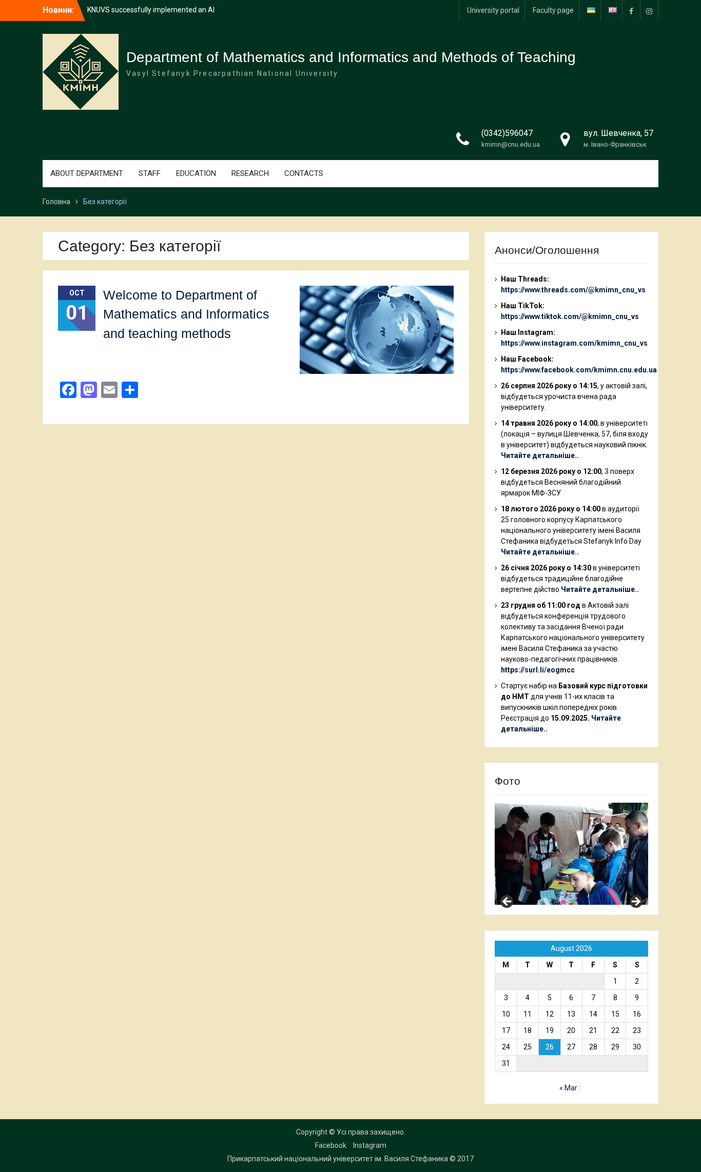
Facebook (330, 1145)
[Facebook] (631, 10)
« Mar (568, 1088)
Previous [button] (507, 902)
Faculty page (553, 10)
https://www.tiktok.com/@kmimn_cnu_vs (570, 316)
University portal (493, 10)
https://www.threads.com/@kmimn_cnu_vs (573, 290)
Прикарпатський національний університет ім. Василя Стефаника (337, 1159)
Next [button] (635, 902)
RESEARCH (250, 173)
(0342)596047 (507, 133)
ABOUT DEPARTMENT (86, 173)
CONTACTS (303, 173)
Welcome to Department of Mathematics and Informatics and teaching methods (186, 314)
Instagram (369, 1145)
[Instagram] (649, 10)
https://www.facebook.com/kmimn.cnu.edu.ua (579, 370)
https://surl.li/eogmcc (538, 670)
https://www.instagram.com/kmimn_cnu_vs (574, 343)
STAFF (150, 173)
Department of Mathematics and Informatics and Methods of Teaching (351, 57)
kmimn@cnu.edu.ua (510, 144)
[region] (571, 854)
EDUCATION (196, 173)
